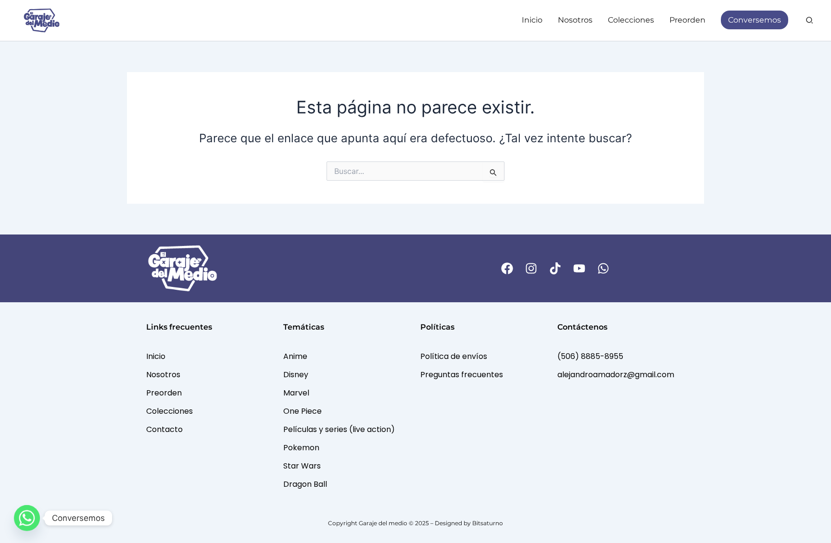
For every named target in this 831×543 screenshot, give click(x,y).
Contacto (164, 429)
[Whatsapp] (27, 518)
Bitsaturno (487, 523)
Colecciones (169, 411)
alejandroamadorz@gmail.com (615, 374)
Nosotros (163, 374)
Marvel (296, 392)
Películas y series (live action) (339, 429)
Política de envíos (453, 356)
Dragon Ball (305, 484)
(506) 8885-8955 (590, 356)
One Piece (302, 411)
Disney (295, 374)
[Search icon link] (810, 21)
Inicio (155, 356)
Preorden (164, 392)
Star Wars (302, 465)
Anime (295, 356)
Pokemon (301, 447)
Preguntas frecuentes (461, 374)
